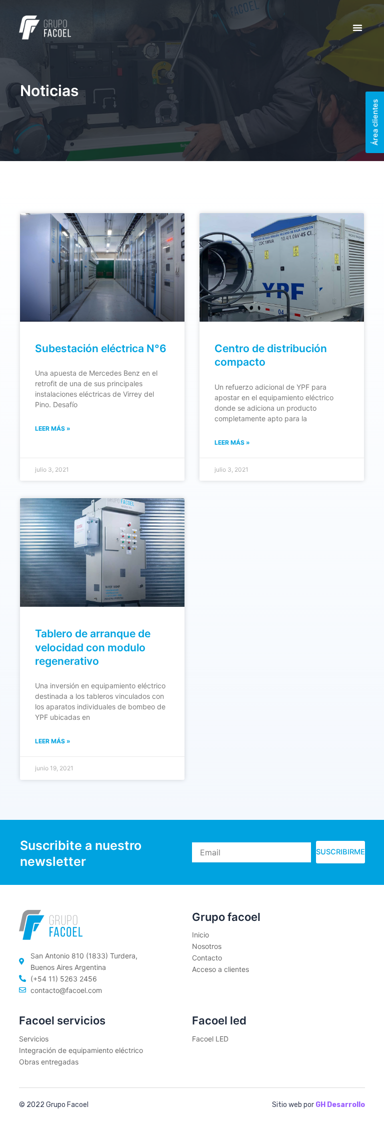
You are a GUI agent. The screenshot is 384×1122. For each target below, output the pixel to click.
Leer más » (52, 428)
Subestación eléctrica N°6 (100, 348)
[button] (357, 27)
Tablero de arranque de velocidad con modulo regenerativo (92, 647)
